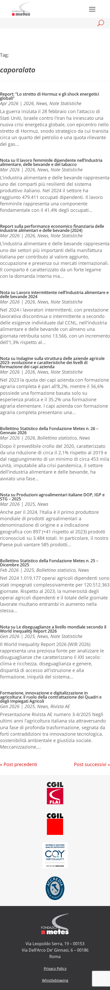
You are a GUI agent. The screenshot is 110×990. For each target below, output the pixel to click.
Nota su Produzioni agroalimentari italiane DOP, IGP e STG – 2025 (52, 497)
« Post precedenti (18, 764)
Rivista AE (60, 706)
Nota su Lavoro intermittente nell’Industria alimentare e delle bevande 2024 (54, 294)
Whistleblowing (55, 980)
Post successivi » (92, 764)
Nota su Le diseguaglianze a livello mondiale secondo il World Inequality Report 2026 (53, 629)
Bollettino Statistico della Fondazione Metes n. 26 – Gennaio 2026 (49, 430)
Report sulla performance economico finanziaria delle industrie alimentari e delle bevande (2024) (52, 228)
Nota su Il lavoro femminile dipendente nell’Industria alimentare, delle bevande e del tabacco (51, 162)
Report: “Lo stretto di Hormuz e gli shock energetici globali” (49, 96)
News (41, 103)
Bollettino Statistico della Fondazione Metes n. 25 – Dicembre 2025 (49, 563)
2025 (30, 504)
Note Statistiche (65, 103)
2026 (29, 103)
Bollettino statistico (57, 438)
